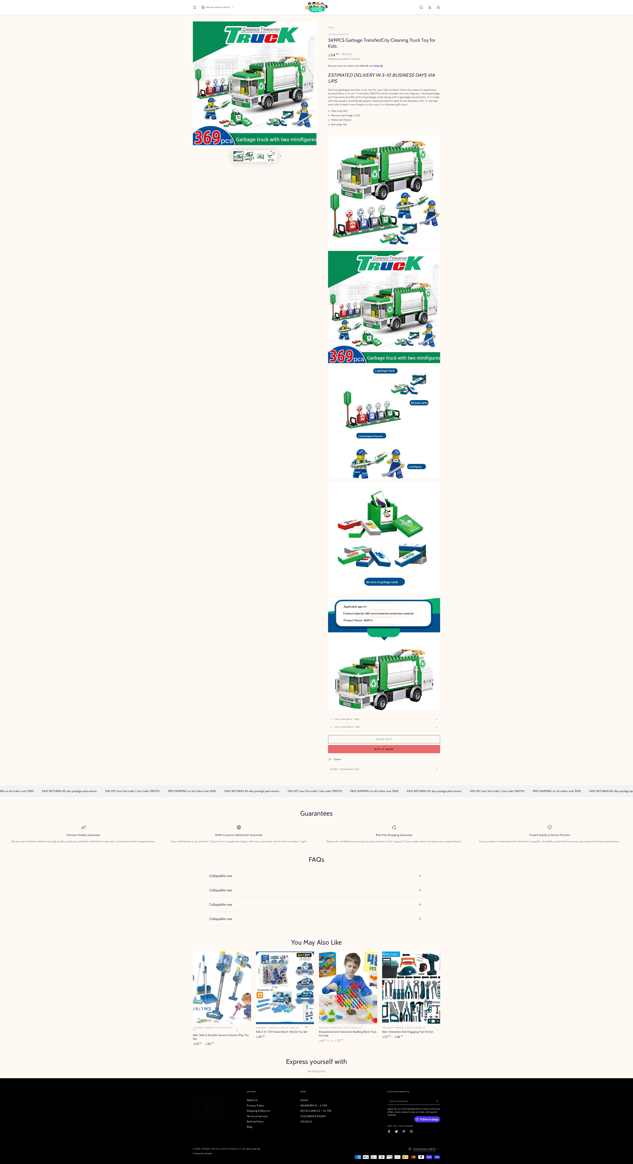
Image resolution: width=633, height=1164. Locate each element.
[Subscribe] (438, 1101)
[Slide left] (228, 156)
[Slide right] (280, 156)
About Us (252, 1100)
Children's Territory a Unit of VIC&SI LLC (221, 1149)
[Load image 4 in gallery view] (271, 156)
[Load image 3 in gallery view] (260, 156)
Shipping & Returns (258, 1110)
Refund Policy (255, 1121)
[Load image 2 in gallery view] (249, 156)
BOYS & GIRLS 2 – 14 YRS (316, 1110)
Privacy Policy (255, 1105)
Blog (249, 1126)
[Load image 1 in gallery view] (238, 156)
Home (331, 27)
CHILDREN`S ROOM (313, 1116)
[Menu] (194, 7)
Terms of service (257, 1116)
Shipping (332, 59)
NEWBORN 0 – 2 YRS (314, 1105)
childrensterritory (338, 34)
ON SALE (306, 1121)
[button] (421, 7)
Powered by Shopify (202, 1153)
